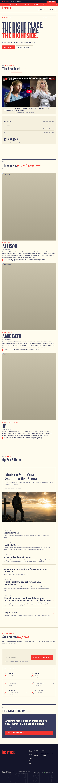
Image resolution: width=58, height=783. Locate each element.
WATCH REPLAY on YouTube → (16, 72)
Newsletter (36, 755)
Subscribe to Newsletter (46, 9)
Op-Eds (35, 753)
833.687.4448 (43, 755)
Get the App (30, 762)
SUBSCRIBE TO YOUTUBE (24, 47)
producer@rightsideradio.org (47, 753)
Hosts (30, 758)
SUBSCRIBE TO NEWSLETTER (41, 657)
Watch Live (30, 755)
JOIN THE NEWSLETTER (11, 652)
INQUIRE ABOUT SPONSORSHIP (14, 732)
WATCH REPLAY (52, 1)
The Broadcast (11, 68)
